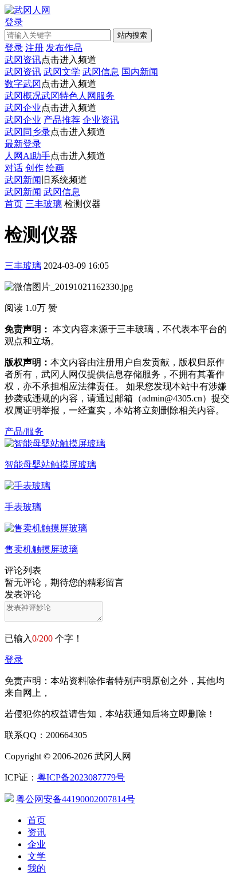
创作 (34, 168)
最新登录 (23, 144)
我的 (36, 868)
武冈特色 (59, 96)
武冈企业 (23, 108)
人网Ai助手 (27, 156)
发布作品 (64, 48)
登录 (14, 659)
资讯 (36, 832)
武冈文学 (62, 72)
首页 (14, 204)
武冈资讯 (23, 60)
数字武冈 (23, 84)
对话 (14, 168)
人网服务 (96, 96)
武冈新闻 (23, 180)
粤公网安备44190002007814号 (75, 799)
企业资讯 (100, 120)
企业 (36, 844)
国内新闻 (139, 72)
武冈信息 (100, 72)
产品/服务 (24, 431)
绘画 (55, 168)
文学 (36, 856)
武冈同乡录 (27, 132)
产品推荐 (62, 120)
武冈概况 (23, 96)
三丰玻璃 (43, 204)
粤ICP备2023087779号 (81, 777)
